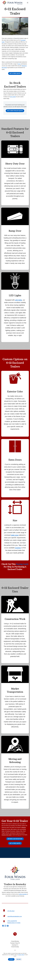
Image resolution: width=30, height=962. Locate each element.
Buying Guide (22, 564)
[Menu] (27, 2)
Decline (19, 959)
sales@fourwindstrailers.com (14, 916)
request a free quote (6, 834)
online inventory (23, 894)
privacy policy (21, 954)
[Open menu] (15, 950)
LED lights (18, 300)
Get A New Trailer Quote (15, 110)
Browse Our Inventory (15, 838)
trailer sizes (15, 535)
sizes (19, 64)
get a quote (13, 96)
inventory (18, 548)
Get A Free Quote (15, 843)
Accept (11, 959)
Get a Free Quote (15, 73)
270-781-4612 (10, 911)
